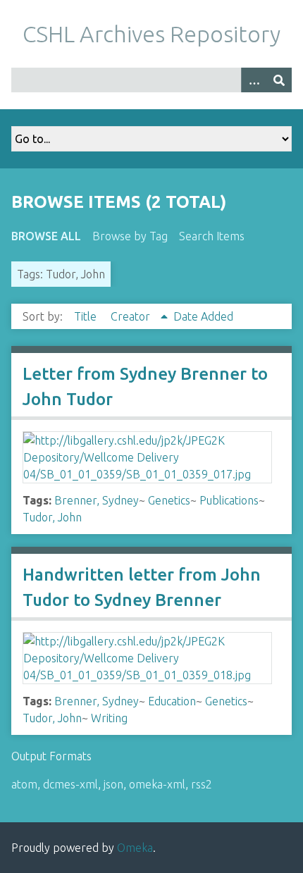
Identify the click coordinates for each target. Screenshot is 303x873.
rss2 (201, 784)
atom (24, 784)
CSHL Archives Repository (151, 34)
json (113, 784)
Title (86, 316)
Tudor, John (52, 517)
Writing (109, 718)
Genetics (169, 500)
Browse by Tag (130, 236)
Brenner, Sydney (96, 500)
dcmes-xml (70, 784)
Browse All (46, 236)
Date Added (203, 316)
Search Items (212, 236)
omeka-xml (157, 784)
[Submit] (279, 80)
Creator (132, 316)
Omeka (135, 847)
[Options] (253, 80)
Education (172, 701)
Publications (229, 500)
